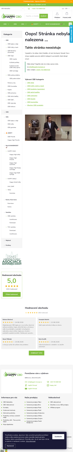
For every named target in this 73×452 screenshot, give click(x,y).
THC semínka (11, 227)
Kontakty (5, 407)
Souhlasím (58, 437)
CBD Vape (11, 56)
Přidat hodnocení (12, 294)
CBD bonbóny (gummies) (36, 89)
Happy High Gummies (13, 163)
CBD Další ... (11, 100)
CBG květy (11, 124)
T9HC (9, 190)
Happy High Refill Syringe (15, 173)
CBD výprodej (12, 103)
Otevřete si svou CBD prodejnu (59, 405)
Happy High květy (15, 154)
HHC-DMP (11, 186)
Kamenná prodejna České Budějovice (34, 421)
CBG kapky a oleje (13, 121)
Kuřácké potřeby (14, 62)
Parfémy (8, 245)
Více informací (31, 441)
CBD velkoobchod (55, 402)
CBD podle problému (14, 75)
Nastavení (10, 446)
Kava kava (10, 203)
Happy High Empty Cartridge (15, 168)
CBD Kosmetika (12, 86)
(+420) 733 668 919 (42, 70)
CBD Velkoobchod (8, 405)
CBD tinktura (11, 106)
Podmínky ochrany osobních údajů (11, 416)
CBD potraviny (12, 93)
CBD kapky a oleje (13, 44)
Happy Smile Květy (15, 182)
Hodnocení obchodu (36, 308)
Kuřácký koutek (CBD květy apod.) (15, 66)
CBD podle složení (15, 78)
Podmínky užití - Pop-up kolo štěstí (12, 421)
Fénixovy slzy (11, 83)
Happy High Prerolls (14, 140)
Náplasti (8, 240)
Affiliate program (55, 407)
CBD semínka (11, 216)
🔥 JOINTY (9, 133)
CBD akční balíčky (33, 92)
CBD (7, 40)
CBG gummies (12, 127)
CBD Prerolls (11, 137)
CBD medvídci (67, 437)
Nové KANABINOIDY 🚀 (12, 146)
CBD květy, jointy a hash (35, 86)
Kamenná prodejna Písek (34, 407)
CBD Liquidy (13, 59)
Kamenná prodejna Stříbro (34, 416)
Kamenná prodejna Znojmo (34, 418)
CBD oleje (30, 83)
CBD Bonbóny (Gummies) (12, 51)
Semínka (8, 212)
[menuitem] (6, 24)
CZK (66, 8)
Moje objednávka (8, 424)
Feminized (12, 223)
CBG (7, 117)
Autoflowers (13, 219)
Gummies (12, 193)
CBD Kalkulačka (5, 8)
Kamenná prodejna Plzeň (34, 410)
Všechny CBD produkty (35, 105)
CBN (7, 112)
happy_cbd (53, 385)
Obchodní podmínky (9, 413)
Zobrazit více (36, 353)
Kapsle (10, 90)
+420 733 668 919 (55, 382)
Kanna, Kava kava (11, 200)
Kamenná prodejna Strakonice (35, 413)
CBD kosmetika (32, 102)
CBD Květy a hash (13, 47)
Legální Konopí (32, 385)
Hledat (44, 16)
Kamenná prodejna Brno (34, 405)
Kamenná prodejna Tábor (34, 402)
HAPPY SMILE (12, 179)
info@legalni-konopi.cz (37, 67)
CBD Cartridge (14, 71)
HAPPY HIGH (12, 151)
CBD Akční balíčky (13, 96)
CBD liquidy (31, 99)
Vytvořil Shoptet (67, 448)
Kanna (9, 207)
